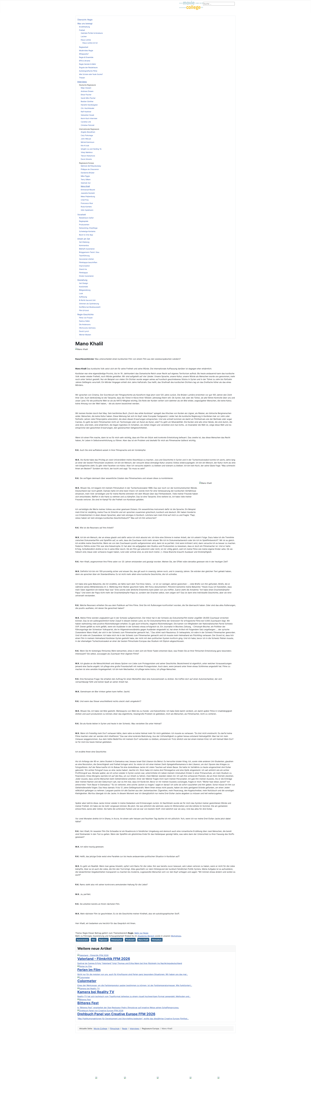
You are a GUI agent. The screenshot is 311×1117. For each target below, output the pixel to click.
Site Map (80, 1046)
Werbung (81, 1091)
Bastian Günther (87, 101)
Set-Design (83, 283)
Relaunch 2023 (84, 1078)
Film (93, 940)
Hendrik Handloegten (89, 105)
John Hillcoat (86, 139)
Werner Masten (85, 335)
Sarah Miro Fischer (88, 98)
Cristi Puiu (85, 200)
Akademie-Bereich (146, 936)
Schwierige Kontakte (87, 231)
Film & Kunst (84, 310)
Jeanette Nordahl (88, 193)
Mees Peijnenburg (88, 196)
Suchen (81, 1071)
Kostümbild (83, 287)
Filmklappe (83, 273)
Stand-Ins (83, 269)
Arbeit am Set (83, 239)
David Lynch (84, 331)
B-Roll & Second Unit (87, 300)
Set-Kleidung (84, 242)
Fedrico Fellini (84, 321)
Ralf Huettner (86, 112)
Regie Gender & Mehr (87, 64)
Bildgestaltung (85, 290)
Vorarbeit (81, 214)
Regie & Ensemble (86, 57)
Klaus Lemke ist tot (90, 43)
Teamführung (84, 256)
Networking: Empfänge (88, 228)
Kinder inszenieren (86, 276)
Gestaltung (82, 280)
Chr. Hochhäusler (87, 108)
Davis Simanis (86, 159)
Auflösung (83, 297)
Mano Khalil (85, 186)
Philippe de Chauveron (90, 169)
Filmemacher (116, 940)
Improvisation (84, 266)
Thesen (82, 78)
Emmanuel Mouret (88, 190)
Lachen (84, 36)
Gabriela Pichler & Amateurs (92, 33)
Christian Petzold (87, 125)
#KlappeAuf (83, 54)
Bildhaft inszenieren (87, 249)
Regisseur (103, 940)
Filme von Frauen (86, 318)
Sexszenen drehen (86, 259)
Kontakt (81, 1057)
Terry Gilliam (86, 179)
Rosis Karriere (86, 207)
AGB (79, 1054)
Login (160, 3)
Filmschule (92, 3)
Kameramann (82, 940)
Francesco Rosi (87, 203)
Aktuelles (80, 3)
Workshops (176, 936)
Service (79, 1068)
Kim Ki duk (85, 145)
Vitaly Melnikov (87, 152)
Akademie (142, 3)
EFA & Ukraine (84, 61)
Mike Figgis (85, 176)
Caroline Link (86, 122)
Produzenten (84, 225)
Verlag (79, 1098)
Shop (152, 3)
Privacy (79, 1042)
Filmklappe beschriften (88, 262)
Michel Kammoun (87, 142)
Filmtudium (156, 940)
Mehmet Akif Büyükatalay (91, 166)
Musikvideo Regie (86, 50)
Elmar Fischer (86, 95)
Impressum (82, 1064)
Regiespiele (83, 221)
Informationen (82, 1050)
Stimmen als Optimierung (89, 304)
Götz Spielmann (87, 210)
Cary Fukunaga (87, 135)
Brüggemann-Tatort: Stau (89, 252)
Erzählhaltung (84, 27)
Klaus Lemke (86, 40)
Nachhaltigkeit (84, 1060)
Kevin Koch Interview (89, 118)
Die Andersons (85, 324)
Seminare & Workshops (124, 3)
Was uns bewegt (84, 23)
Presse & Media (83, 1088)
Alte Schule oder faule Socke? (91, 74)
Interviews (82, 81)
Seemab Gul (85, 183)
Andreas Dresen (87, 91)
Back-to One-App (86, 235)
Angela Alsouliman (88, 132)
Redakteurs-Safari (86, 218)
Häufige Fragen (84, 1074)
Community (105, 3)
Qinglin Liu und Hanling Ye (91, 149)
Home (79, 1106)
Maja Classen (86, 88)
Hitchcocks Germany (87, 328)
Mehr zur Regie (141, 933)
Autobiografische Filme (88, 71)
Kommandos (84, 245)
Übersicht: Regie (84, 19)
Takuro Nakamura (88, 156)
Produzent (130, 940)
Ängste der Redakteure (88, 67)
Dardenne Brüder (87, 173)
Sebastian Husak (87, 115)
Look (81, 293)
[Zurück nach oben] (308, 1114)
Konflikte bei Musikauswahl (89, 307)
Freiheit (82, 30)
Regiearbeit (83, 47)
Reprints (81, 1094)
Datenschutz (82, 1110)
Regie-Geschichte (85, 314)
